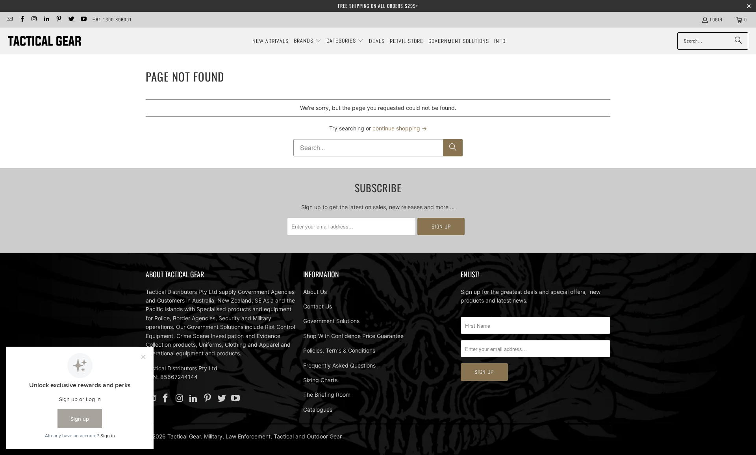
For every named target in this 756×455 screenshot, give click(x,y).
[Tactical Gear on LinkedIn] (46, 20)
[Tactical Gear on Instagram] (34, 20)
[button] (307, 41)
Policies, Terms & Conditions (339, 350)
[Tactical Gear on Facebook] (21, 20)
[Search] (738, 41)
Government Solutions (331, 321)
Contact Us (317, 306)
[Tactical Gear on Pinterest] (58, 20)
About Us (315, 291)
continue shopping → (399, 128)
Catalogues (317, 409)
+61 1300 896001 (112, 20)
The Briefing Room (326, 394)
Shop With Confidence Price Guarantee (353, 335)
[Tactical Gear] (44, 41)
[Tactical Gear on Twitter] (70, 20)
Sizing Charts (320, 380)
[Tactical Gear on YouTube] (83, 20)
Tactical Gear (184, 436)
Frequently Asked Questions (339, 365)
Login (716, 20)
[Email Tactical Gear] (9, 20)
